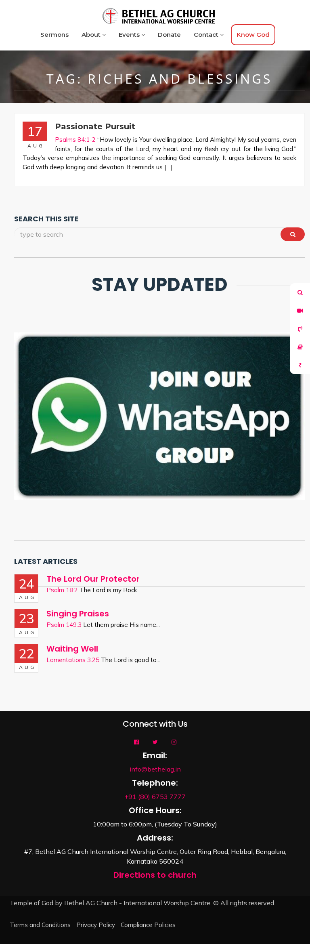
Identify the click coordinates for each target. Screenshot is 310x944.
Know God (253, 34)
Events (130, 34)
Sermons (54, 34)
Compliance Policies (148, 925)
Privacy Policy (95, 925)
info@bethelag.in (155, 769)
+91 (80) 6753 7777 (155, 797)
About (92, 34)
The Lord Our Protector (93, 578)
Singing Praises (77, 613)
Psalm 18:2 (62, 590)
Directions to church (155, 875)
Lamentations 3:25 (72, 660)
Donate (169, 34)
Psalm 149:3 (64, 625)
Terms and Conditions (40, 925)
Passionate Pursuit (95, 126)
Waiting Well (72, 648)
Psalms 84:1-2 (75, 139)
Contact (207, 34)
